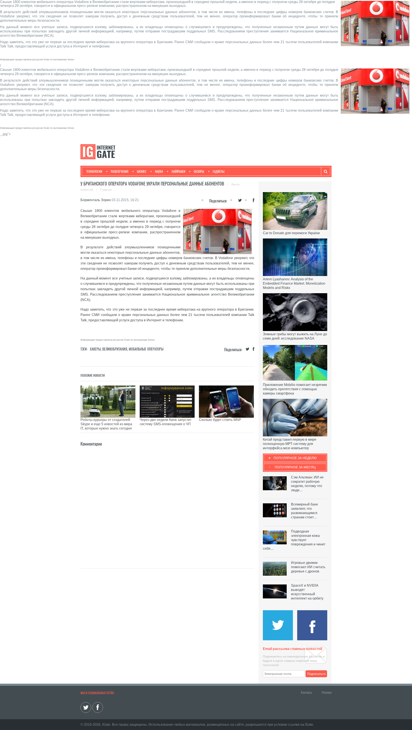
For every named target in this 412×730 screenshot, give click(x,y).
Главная (106, 189)
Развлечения (119, 171)
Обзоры (199, 171)
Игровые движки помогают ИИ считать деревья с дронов (308, 567)
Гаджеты (218, 171)
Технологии (94, 171)
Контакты (306, 692)
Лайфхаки (178, 171)
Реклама (327, 692)
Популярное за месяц (295, 467)
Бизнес (141, 171)
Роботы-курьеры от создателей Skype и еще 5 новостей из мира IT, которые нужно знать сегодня (106, 424)
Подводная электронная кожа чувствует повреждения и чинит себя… (294, 540)
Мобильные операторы (146, 349)
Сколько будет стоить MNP (220, 420)
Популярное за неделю (295, 458)
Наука (159, 171)
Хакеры (95, 349)
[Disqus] (167, 501)
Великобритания (114, 349)
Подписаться (316, 673)
